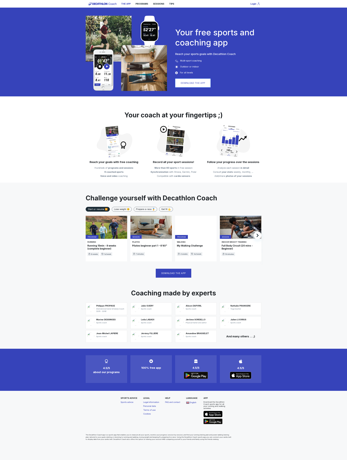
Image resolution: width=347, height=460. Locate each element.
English (192, 402)
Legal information (151, 402)
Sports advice (127, 402)
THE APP (126, 3)
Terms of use (149, 410)
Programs (142, 3)
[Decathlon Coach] (102, 3)
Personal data (149, 406)
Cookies (147, 414)
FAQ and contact (172, 402)
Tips (171, 3)
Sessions (158, 3)
